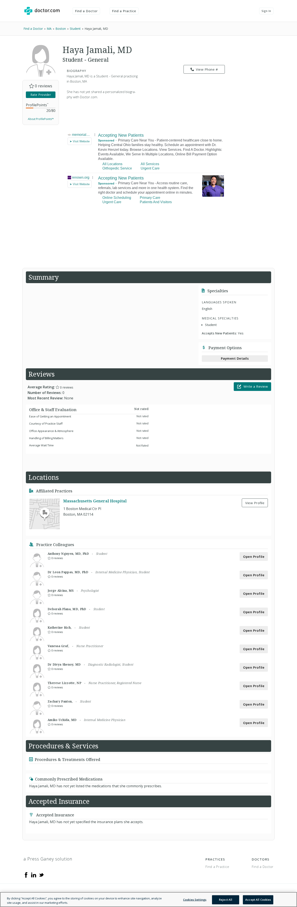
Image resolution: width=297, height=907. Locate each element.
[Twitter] (41, 874)
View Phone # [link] (207, 69)
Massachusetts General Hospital (95, 500)
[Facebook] (26, 874)
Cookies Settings (194, 900)
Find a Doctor (86, 11)
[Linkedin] (33, 874)
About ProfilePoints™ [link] (41, 119)
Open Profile (253, 556)
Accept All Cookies (258, 900)
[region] (148, 899)
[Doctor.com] (41, 11)
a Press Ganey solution (47, 859)
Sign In (266, 11)
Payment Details (235, 358)
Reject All (225, 900)
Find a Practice (124, 11)
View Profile (254, 503)
